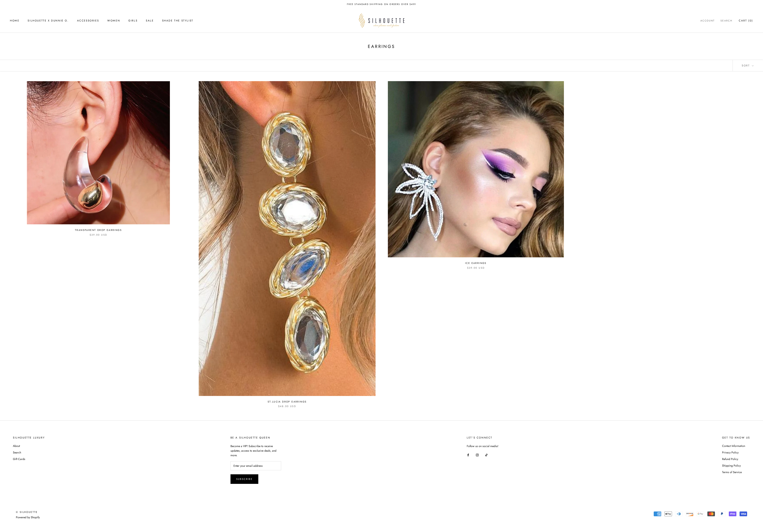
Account (707, 20)
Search (726, 20)
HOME (14, 20)
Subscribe (244, 479)
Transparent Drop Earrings (98, 230)
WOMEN (113, 20)
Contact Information (733, 446)
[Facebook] (468, 454)
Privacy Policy (730, 452)
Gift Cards (19, 459)
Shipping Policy (731, 466)
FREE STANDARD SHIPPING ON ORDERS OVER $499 (381, 4)
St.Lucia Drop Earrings (287, 402)
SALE (150, 20)
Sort (746, 65)
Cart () (746, 20)
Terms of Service (732, 472)
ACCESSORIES (88, 20)
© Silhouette (27, 512)
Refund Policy (730, 459)
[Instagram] (477, 454)
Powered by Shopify (28, 517)
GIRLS (132, 20)
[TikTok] (486, 454)
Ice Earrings (476, 263)
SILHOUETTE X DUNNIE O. (48, 20)
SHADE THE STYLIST (177, 20)
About (16, 446)
